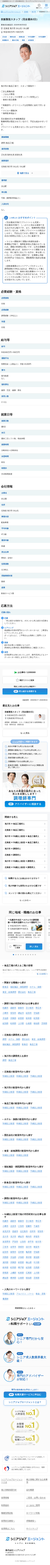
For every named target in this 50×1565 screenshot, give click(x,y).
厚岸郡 (29, 1257)
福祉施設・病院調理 (19, 987)
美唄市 (21, 1247)
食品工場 (9, 143)
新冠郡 (36, 1257)
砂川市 (38, 1242)
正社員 (4, 37)
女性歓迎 (31, 40)
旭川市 (13, 28)
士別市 (23, 1242)
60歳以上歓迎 (22, 1076)
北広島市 (24, 1231)
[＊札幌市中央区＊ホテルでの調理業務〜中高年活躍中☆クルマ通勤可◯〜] (25, 929)
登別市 (13, 1013)
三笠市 (5, 1247)
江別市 (21, 1226)
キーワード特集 (33, 1513)
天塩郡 (5, 1018)
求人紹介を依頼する (25, 691)
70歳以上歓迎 (36, 1076)
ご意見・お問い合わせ (36, 1498)
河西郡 (5, 1257)
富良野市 (6, 1242)
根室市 (36, 1247)
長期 (23, 40)
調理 (3, 143)
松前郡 (13, 1023)
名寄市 (13, 1247)
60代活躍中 (42, 37)
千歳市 (36, 1226)
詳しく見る (34, 946)
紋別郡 (5, 1023)
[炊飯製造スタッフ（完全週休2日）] (25, 717)
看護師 (5, 1299)
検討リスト (39, 8)
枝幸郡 (29, 1018)
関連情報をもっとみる (24, 1308)
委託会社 (22, 992)
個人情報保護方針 (9, 1490)
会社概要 (30, 1490)
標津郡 (13, 1278)
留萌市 (13, 1252)
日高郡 (36, 1267)
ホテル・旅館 (35, 987)
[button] (13, 954)
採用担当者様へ (8, 1521)
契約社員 (13, 37)
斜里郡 (21, 1018)
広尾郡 (29, 1273)
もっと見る (24, 733)
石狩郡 (21, 1252)
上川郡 (21, 1023)
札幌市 (5, 1008)
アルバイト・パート (25, 1294)
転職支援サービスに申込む (25, 1394)
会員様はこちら (8, 1528)
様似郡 (36, 1023)
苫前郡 (44, 1023)
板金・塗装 (41, 1294)
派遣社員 (22, 37)
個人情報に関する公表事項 (37, 1480)
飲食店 (5, 987)
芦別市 (15, 1242)
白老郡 (29, 1023)
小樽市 (5, 1013)
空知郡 (36, 1013)
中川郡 (36, 1262)
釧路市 (21, 1008)
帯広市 (38, 1008)
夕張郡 (21, 1257)
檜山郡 (29, 1262)
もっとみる (24, 900)
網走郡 (5, 1278)
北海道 (6, 28)
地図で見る (24, 173)
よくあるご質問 (33, 1505)
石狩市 (33, 1231)
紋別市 (29, 1013)
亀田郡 (29, 1252)
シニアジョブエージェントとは (12, 1480)
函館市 (13, 1008)
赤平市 (31, 1242)
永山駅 (4, 186)
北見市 (13, 1226)
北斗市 (5, 1236)
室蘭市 (29, 1226)
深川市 (29, 1247)
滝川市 (13, 1236)
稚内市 (29, 1236)
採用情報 (5, 1498)
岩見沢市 (6, 1231)
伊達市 (36, 1236)
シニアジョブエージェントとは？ (25, 1402)
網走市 (21, 1013)
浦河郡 (5, 1262)
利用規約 (5, 1505)
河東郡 (13, 1018)
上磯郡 (13, 1273)
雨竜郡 (5, 1273)
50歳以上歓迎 (8, 1076)
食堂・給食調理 (9, 992)
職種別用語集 (7, 1513)
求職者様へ (31, 1521)
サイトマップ (32, 1529)
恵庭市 (15, 1231)
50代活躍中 (31, 37)
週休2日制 (15, 40)
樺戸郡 (21, 1267)
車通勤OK (5, 40)
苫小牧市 (30, 1008)
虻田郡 (36, 1018)
